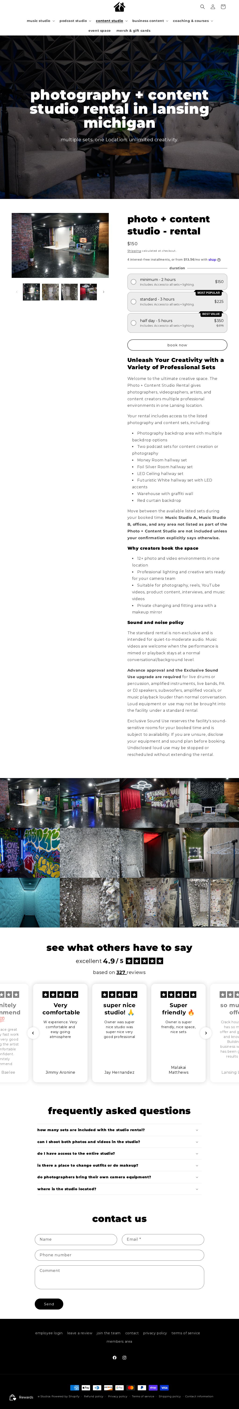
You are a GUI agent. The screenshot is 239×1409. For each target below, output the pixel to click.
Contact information (199, 1396)
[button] (40, 21)
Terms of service (143, 1396)
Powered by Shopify (66, 1396)
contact (132, 1333)
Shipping (134, 250)
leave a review (79, 1333)
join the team (109, 1333)
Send (49, 1304)
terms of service (186, 1333)
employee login (49, 1333)
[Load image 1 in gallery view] (31, 292)
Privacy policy (117, 1396)
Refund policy (93, 1396)
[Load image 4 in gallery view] (88, 292)
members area (119, 1341)
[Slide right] (103, 292)
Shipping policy (170, 1396)
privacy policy (155, 1333)
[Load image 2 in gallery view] (50, 292)
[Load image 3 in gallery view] (69, 292)
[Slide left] (17, 292)
